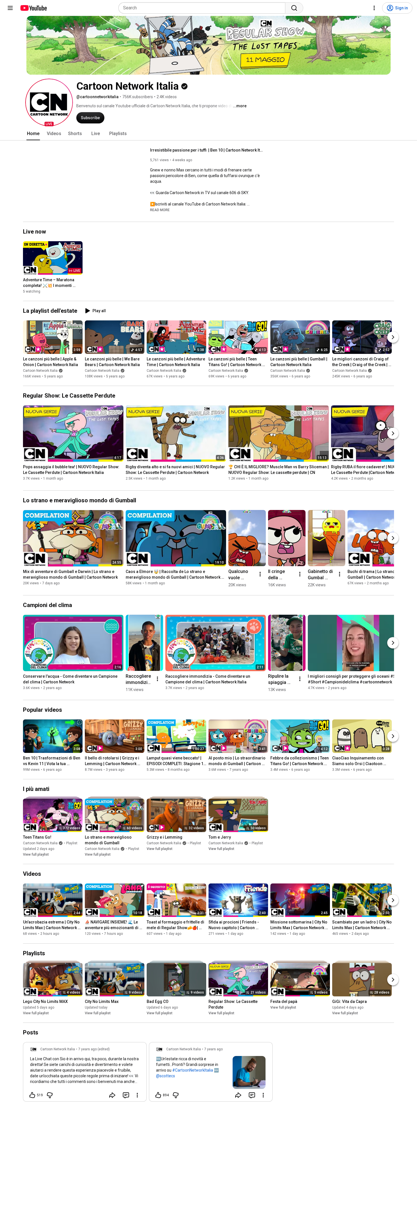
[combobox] (203, 8)
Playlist (71, 843)
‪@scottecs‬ (165, 1076)
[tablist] (208, 133)
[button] (49, 102)
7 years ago (213, 1049)
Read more (160, 210)
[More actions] (260, 574)
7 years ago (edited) (94, 1049)
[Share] (112, 1095)
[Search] (294, 8)
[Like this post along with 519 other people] (32, 1095)
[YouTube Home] (33, 8)
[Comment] (126, 1095)
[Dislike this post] (49, 1095)
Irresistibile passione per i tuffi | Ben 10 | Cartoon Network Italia (207, 150)
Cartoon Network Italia (40, 371)
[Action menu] (137, 1095)
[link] (85, 1073)
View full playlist (36, 854)
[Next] (393, 337)
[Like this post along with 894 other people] (158, 1095)
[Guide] (10, 8)
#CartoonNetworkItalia (192, 1070)
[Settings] (374, 8)
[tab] (33, 133)
